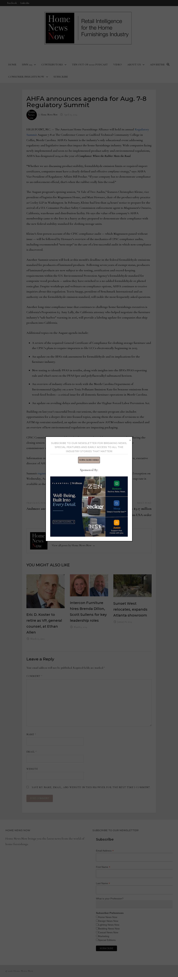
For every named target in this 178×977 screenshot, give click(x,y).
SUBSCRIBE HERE (89, 460)
